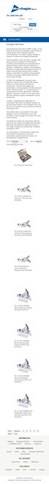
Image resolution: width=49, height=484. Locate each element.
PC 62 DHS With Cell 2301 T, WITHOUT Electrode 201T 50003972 (23, 268)
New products (25, 454)
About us (28, 444)
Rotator (30, 29)
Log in (30, 19)
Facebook (8, 470)
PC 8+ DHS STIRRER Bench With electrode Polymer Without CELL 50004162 (22, 344)
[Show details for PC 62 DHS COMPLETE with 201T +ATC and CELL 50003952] (24, 194)
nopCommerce (28, 478)
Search (9, 452)
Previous (17, 431)
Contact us (37, 444)
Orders (25, 462)
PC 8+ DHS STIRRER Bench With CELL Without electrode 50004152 (23, 308)
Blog (23, 452)
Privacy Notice (38, 441)
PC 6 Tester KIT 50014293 (23, 165)
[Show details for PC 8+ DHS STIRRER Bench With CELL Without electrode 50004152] (24, 303)
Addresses (34, 462)
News (17, 452)
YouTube (33, 470)
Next (9, 434)
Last (15, 434)
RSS (24, 470)
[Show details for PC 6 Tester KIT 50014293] (24, 163)
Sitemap (10, 441)
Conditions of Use (15, 444)
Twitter (17, 470)
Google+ (42, 470)
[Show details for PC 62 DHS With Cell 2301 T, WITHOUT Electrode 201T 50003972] (24, 264)
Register (22, 19)
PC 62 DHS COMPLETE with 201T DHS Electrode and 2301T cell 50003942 (23, 233)
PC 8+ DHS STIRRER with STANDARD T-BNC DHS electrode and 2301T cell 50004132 (23, 414)
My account (16, 462)
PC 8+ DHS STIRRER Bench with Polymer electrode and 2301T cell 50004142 (22, 379)
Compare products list (36, 452)
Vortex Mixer (17, 29)
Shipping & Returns (23, 441)
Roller (17, 31)
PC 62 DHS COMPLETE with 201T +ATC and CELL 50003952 (23, 198)
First (9, 431)
